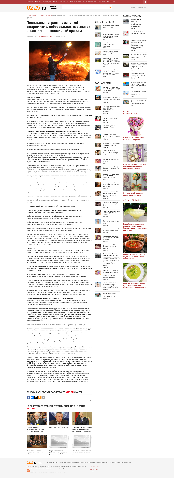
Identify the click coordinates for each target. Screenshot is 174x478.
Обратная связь (95, 467)
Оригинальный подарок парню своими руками (133, 194)
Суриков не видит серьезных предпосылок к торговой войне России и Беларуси (36, 431)
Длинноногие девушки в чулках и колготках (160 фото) (110, 204)
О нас (92, 472)
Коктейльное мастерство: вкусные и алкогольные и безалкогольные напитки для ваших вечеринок (135, 227)
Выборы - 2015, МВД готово (59, 428)
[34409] (135, 182)
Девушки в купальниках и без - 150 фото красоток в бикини (111, 221)
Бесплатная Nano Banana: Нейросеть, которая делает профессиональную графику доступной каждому (139, 45)
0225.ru (29, 466)
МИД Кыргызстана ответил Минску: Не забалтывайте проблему (81, 453)
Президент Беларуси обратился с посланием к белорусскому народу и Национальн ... (35, 454)
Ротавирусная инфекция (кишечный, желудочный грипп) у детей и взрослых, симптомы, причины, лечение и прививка (111, 274)
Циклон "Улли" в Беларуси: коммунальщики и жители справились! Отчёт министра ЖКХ (139, 23)
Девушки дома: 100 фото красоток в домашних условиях (111, 246)
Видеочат (102, 2)
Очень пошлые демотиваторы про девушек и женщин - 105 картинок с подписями (111, 98)
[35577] (135, 126)
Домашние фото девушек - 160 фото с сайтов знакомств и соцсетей (111, 175)
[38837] (135, 212)
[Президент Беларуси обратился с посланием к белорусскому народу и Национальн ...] (37, 441)
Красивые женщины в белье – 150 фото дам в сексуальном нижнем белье (111, 152)
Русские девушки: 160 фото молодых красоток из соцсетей (111, 212)
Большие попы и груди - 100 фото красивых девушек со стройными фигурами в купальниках (110, 285)
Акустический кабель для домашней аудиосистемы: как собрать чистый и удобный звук (139, 65)
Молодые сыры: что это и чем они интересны (111, 52)
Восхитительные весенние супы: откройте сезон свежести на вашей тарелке (134, 286)
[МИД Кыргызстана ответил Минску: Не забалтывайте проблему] (82, 441)
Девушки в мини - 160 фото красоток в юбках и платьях (111, 167)
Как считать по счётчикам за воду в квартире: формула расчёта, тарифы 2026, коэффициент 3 (111, 72)
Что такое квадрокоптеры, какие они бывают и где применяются (139, 56)
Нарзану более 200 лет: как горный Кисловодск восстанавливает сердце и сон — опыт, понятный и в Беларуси (111, 62)
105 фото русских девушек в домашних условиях (111, 144)
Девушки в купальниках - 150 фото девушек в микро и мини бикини (111, 88)
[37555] (135, 243)
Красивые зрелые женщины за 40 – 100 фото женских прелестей (111, 118)
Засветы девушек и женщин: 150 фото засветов (109, 127)
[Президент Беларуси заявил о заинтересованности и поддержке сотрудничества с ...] (82, 418)
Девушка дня (111, 2)
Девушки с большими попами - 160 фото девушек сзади (111, 136)
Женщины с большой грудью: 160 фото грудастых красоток (109, 294)
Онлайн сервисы (75, 2)
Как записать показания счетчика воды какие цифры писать (138, 93)
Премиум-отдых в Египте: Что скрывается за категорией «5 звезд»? (139, 101)
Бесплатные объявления (60, 2)
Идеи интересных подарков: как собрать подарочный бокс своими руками (134, 166)
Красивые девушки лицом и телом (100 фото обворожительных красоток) (111, 109)
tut (27, 387)
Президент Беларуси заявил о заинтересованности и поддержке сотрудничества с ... (82, 431)
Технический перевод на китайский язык (111, 26)
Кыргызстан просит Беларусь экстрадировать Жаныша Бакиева (58, 453)
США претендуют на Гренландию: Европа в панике (138, 33)
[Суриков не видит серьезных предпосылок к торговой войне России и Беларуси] (37, 418)
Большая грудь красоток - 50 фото (111, 160)
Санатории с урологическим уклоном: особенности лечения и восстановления (111, 35)
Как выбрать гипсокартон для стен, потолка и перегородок (111, 44)
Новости (38, 2)
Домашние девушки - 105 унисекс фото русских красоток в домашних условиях (111, 194)
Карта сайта (94, 469)
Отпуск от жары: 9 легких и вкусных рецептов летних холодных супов (134, 257)
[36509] (135, 272)
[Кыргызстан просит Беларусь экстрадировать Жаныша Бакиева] (59, 441)
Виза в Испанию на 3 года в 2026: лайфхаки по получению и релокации (139, 84)
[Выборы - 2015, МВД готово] (59, 418)
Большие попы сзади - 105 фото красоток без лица (111, 229)
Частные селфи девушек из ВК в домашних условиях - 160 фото (111, 237)
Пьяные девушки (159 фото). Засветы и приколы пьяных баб (111, 184)
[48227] (135, 153)
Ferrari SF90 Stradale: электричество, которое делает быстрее (138, 75)
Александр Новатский (45, 36)
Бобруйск (30, 2)
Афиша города (47, 2)
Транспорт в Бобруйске (89, 2)
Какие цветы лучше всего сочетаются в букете (133, 138)
